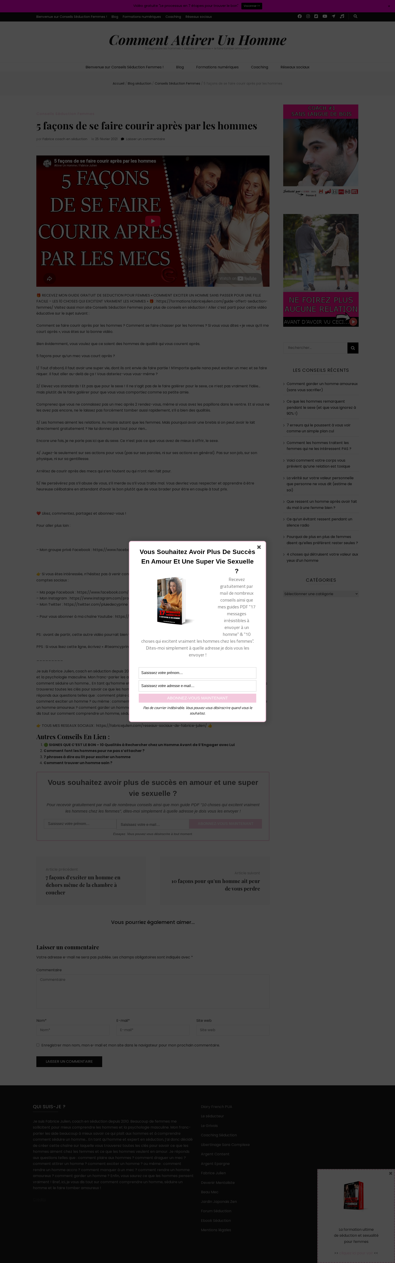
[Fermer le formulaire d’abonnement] (260, 548)
